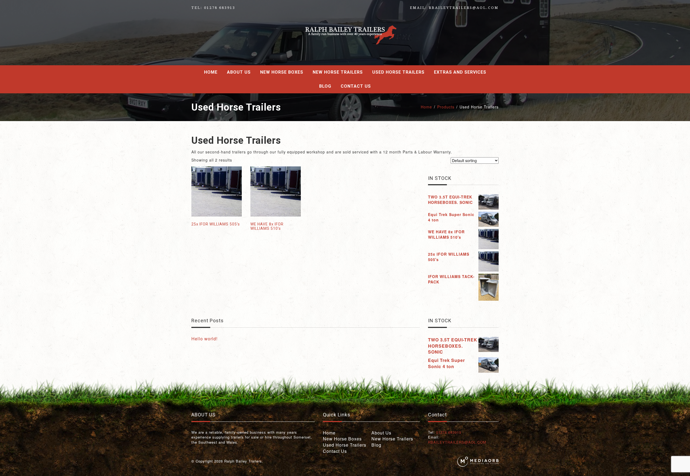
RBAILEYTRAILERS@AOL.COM (464, 8)
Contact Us (356, 86)
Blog (325, 86)
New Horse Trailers (338, 72)
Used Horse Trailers (398, 72)
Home (211, 72)
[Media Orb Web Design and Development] (478, 461)
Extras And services (460, 72)
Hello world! (204, 338)
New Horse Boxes (281, 72)
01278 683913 (219, 8)
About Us (239, 72)
